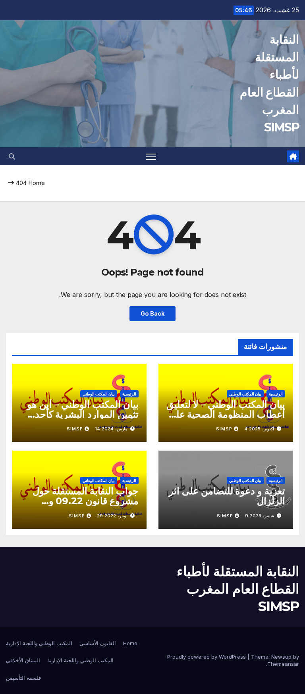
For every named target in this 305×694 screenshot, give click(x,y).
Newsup (281, 657)
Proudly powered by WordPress (207, 657)
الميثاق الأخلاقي (23, 660)
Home (36, 183)
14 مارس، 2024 (111, 429)
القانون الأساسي (97, 643)
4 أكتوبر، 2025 (259, 429)
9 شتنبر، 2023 (259, 516)
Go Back (152, 313)
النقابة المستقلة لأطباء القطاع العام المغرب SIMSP (238, 589)
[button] (12, 156)
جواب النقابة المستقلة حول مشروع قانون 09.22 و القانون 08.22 (86, 501)
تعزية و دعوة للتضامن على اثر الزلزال (227, 496)
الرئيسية (276, 393)
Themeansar (283, 664)
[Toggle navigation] (151, 156)
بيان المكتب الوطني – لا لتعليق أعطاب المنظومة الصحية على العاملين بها (225, 414)
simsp (224, 429)
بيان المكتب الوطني (245, 393)
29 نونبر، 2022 (112, 516)
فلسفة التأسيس (23, 678)
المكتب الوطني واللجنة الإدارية (39, 643)
